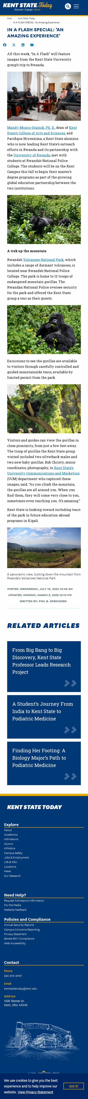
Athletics (9, 848)
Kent (9, 18)
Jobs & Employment (16, 857)
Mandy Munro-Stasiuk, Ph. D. (31, 127)
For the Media (12, 905)
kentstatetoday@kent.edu (20, 988)
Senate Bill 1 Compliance (19, 938)
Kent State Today (27, 6)
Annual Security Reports (19, 924)
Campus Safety (13, 852)
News (7, 871)
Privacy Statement (15, 934)
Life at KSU (10, 861)
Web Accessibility (15, 943)
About (8, 830)
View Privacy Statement (35, 1091)
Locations (10, 866)
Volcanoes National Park (43, 259)
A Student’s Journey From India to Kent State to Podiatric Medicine (42, 711)
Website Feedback (15, 909)
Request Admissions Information (24, 900)
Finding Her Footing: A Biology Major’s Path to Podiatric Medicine (39, 757)
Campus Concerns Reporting (21, 929)
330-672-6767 (13, 975)
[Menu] (76, 6)
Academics (11, 834)
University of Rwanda (32, 155)
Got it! (73, 1085)
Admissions (11, 839)
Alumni (8, 843)
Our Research (12, 875)
